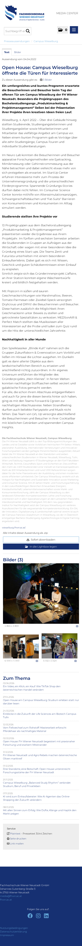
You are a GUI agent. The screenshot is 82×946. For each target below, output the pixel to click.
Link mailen (17, 843)
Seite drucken (18, 838)
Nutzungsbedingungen (14, 927)
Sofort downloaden (42, 539)
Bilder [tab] (17, 52)
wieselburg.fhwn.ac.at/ (14, 527)
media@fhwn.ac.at (11, 896)
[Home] (23, 11)
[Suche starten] (27, 31)
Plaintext (15, 833)
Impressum (7, 935)
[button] (62, 30)
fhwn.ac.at (6, 899)
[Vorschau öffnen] (41, 593)
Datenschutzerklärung (13, 931)
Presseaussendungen (17, 41)
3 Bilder (47, 79)
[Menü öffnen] (74, 30)
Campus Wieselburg (46, 41)
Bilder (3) (13, 559)
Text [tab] (6, 52)
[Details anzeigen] (77, 626)
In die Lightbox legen (43, 546)
